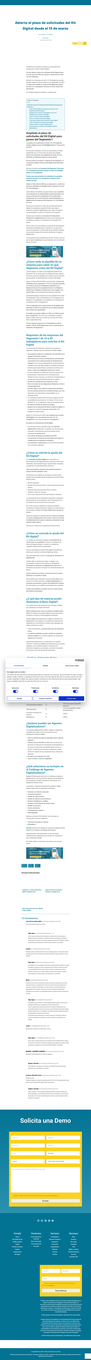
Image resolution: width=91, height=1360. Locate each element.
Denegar (19, 698)
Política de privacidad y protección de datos (21, 1354)
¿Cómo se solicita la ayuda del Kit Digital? (39, 116)
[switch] (35, 691)
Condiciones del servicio (55, 1354)
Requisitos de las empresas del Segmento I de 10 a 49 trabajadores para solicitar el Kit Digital (43, 113)
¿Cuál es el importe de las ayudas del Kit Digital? (41, 122)
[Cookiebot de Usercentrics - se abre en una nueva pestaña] (76, 660)
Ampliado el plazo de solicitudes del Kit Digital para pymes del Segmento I (44, 106)
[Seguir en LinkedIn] (45, 1220)
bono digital (42, 34)
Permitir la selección (45, 698)
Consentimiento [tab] (19, 665)
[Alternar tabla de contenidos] (45, 102)
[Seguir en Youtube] (52, 1220)
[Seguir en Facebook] (38, 1220)
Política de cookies (44, 1354)
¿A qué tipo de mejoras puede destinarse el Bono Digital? (43, 120)
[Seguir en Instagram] (49, 1220)
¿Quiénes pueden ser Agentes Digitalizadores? (41, 124)
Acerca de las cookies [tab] (72, 665)
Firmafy (28, 828)
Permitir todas (71, 698)
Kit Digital (50, 34)
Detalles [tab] (45, 665)
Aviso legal (35, 1354)
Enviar (45, 1200)
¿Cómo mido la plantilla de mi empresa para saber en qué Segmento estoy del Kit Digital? (43, 109)
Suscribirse (60, 1290)
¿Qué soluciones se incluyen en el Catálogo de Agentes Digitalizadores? (43, 127)
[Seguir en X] (42, 1220)
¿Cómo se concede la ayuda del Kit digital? (39, 118)
